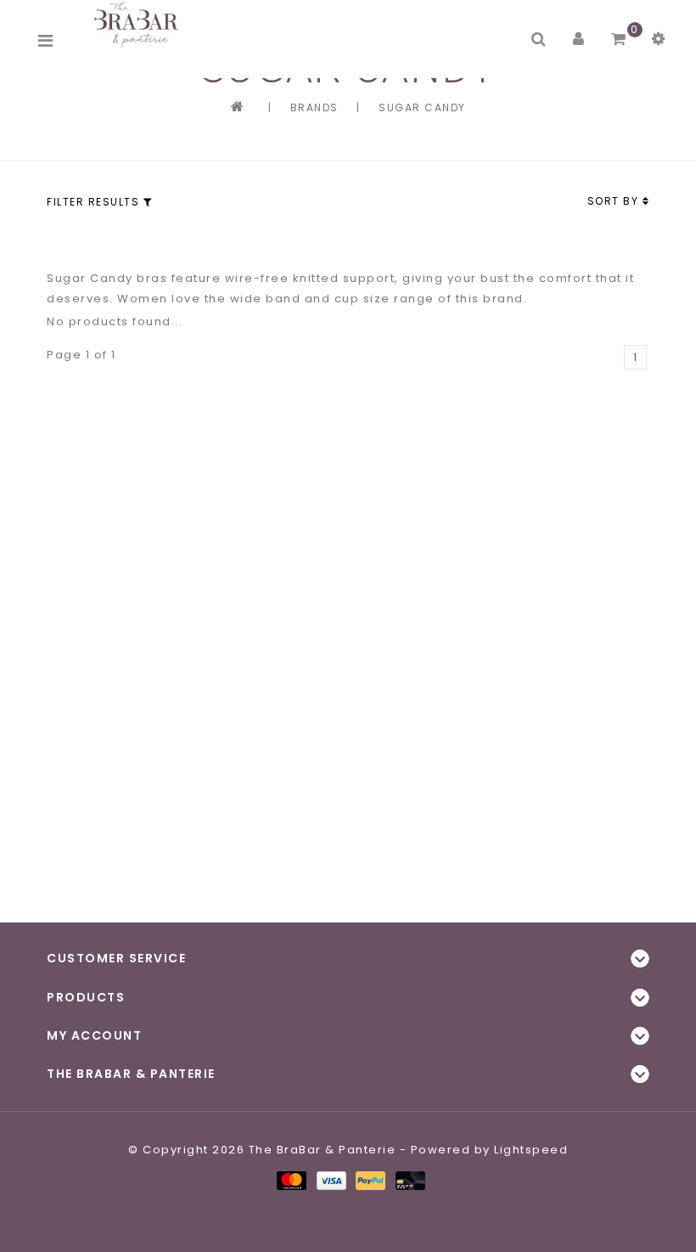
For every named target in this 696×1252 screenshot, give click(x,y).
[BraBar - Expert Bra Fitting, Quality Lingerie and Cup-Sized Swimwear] (139, 24)
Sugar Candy (422, 107)
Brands (314, 107)
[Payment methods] (291, 1179)
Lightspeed (531, 1150)
